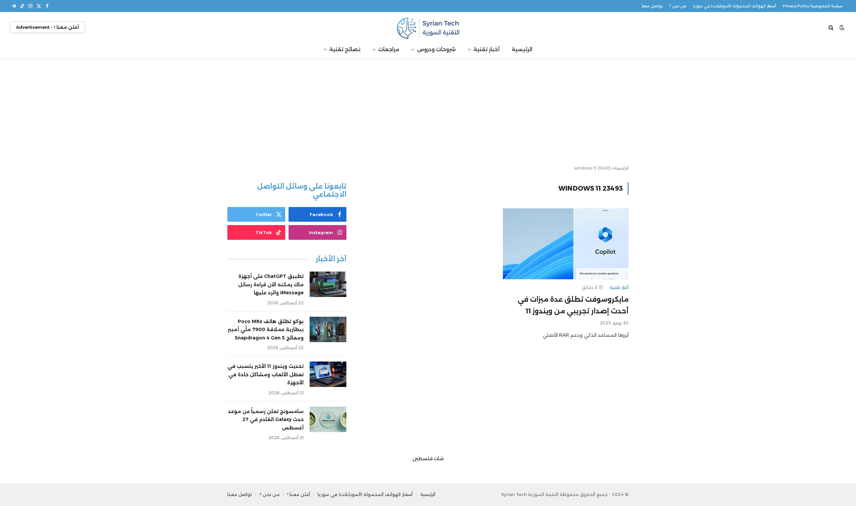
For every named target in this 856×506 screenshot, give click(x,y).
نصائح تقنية (344, 49)
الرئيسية (522, 49)
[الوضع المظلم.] (842, 27)
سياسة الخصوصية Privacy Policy (813, 6)
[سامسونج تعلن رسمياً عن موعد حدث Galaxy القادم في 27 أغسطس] (328, 419)
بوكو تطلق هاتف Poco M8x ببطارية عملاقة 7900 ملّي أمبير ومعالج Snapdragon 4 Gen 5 (266, 329)
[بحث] (832, 27)
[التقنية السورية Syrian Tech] (428, 27)
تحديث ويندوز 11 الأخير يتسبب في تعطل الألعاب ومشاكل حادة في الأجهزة (265, 374)
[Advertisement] (428, 112)
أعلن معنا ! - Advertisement (47, 27)
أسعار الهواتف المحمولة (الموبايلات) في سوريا (734, 6)
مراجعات (388, 49)
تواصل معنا (652, 6)
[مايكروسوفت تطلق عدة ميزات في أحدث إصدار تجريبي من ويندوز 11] (566, 243)
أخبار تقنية (486, 49)
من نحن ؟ (677, 6)
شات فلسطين (428, 459)
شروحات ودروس (436, 49)
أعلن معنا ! (298, 494)
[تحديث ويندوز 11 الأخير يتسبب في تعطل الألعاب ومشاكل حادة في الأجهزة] (328, 374)
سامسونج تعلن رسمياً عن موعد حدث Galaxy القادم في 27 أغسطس (266, 419)
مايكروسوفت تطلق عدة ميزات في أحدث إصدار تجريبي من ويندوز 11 (573, 305)
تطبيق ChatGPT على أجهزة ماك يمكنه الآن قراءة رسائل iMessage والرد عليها (271, 284)
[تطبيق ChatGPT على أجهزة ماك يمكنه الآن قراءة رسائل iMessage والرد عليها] (328, 284)
